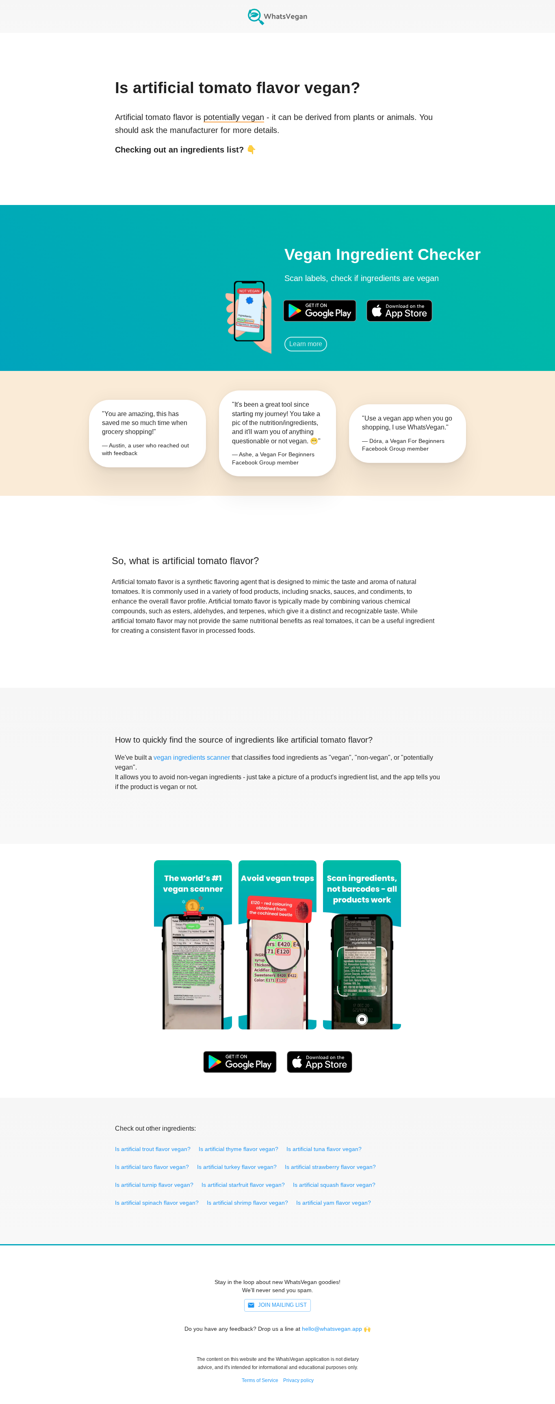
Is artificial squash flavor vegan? (334, 1185)
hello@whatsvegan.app (332, 1329)
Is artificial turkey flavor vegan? (237, 1167)
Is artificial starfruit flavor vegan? (243, 1185)
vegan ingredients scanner (192, 757)
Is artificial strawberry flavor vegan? (330, 1167)
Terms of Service (260, 1380)
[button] (169, 299)
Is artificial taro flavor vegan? (152, 1167)
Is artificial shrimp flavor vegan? (247, 1202)
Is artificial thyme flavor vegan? (238, 1149)
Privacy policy (298, 1380)
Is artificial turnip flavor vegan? (154, 1185)
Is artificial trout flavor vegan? (153, 1149)
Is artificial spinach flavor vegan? (157, 1202)
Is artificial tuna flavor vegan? (324, 1149)
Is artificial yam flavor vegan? (333, 1202)
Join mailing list (282, 1305)
